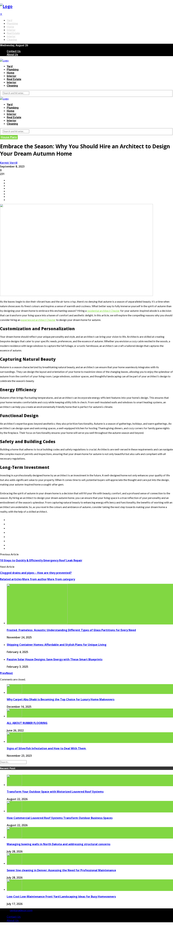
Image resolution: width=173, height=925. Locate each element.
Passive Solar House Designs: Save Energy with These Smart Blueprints (54, 659)
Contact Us (14, 51)
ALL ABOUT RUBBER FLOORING (27, 723)
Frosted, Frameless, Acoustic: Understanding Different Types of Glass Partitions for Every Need (71, 630)
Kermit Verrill (8, 163)
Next (9, 673)
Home (10, 26)
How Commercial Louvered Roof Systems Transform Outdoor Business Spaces (60, 818)
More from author (34, 579)
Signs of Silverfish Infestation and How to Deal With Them (46, 748)
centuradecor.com (21, 910)
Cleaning (12, 39)
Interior (11, 29)
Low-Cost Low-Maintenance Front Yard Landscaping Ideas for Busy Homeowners (61, 896)
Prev (3, 673)
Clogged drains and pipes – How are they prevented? (36, 573)
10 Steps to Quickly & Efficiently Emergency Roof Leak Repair (41, 560)
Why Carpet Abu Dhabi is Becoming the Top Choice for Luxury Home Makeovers (60, 699)
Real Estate (13, 33)
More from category (61, 579)
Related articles (11, 579)
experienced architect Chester (38, 319)
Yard (9, 20)
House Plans (9, 137)
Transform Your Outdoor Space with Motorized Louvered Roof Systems (55, 791)
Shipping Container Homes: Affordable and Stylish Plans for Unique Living (56, 644)
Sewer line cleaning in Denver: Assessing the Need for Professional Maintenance (61, 870)
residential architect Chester (103, 310)
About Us (12, 54)
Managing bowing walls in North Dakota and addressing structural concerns (58, 844)
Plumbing (12, 23)
